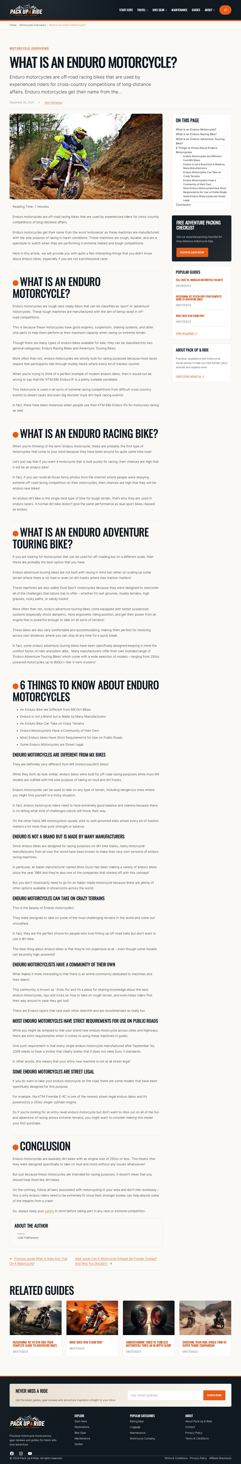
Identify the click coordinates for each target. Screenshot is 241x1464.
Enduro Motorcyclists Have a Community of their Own (199, 182)
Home (13, 25)
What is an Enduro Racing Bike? (196, 134)
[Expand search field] (225, 10)
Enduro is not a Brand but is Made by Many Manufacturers (204, 166)
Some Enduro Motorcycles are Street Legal (204, 198)
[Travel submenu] (147, 10)
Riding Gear (137, 1421)
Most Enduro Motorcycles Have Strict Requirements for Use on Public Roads (205, 190)
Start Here (81, 1421)
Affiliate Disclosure (220, 1458)
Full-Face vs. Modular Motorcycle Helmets (199, 279)
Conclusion (183, 204)
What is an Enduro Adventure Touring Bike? (200, 141)
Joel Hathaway (53, 102)
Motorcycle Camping (142, 1438)
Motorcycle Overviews (33, 25)
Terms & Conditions (197, 1438)
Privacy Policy (193, 1432)
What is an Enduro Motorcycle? (196, 129)
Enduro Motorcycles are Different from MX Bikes (202, 158)
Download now (192, 252)
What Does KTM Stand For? (190, 315)
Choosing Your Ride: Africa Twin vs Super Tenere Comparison (204, 1344)
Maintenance (82, 1438)
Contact (190, 1426)
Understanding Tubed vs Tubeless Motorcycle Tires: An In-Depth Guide (148, 1344)
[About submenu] (214, 10)
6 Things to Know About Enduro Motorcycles (196, 150)
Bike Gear (80, 1432)
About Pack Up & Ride (198, 1421)
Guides (79, 1444)
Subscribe (214, 1395)
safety (49, 1211)
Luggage (135, 1426)
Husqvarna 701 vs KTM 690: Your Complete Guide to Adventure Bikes (199, 297)
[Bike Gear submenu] (166, 10)
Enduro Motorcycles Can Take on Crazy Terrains (202, 174)
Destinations (82, 1426)
